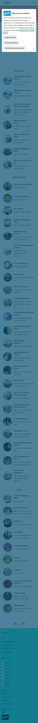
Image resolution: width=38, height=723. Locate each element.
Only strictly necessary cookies (14, 48)
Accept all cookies (10, 37)
